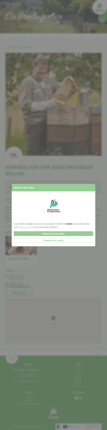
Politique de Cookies (25, 227)
